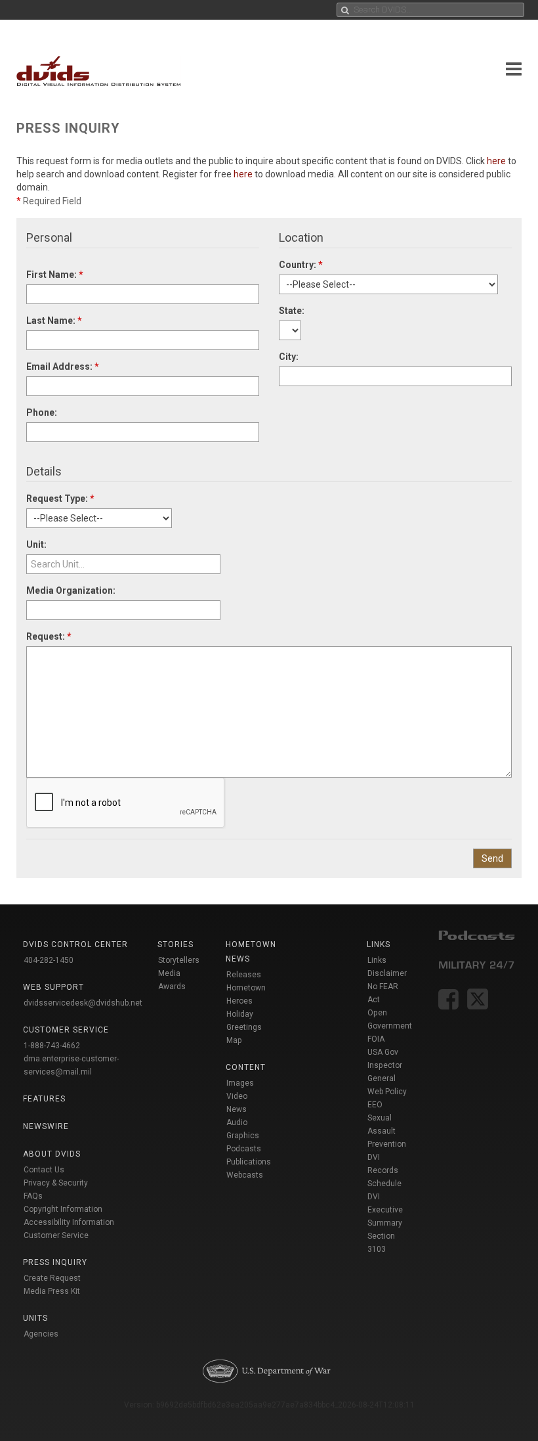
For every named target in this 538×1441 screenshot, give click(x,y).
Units (35, 1318)
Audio (236, 1122)
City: (289, 356)
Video (236, 1096)
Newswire (46, 1126)
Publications (248, 1161)
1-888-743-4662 (52, 1045)
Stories (175, 944)
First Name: (54, 274)
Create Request (52, 1278)
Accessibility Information (69, 1222)
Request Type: (60, 498)
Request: (49, 636)
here (496, 161)
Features (44, 1098)
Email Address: (62, 366)
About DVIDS (52, 1154)
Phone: (41, 412)
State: (291, 310)
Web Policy (387, 1091)
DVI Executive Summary (385, 1210)
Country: (301, 264)
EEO (375, 1104)
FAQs (33, 1196)
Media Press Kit (52, 1291)
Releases (243, 974)
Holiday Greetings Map (244, 1027)
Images (240, 1083)
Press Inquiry (55, 1262)
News (236, 1109)
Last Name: (54, 320)
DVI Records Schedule (384, 1170)
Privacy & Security (56, 1182)
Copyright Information (63, 1209)
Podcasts (243, 1148)
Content (246, 1067)
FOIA (375, 1039)
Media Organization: (70, 590)
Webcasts (244, 1175)
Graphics (242, 1135)
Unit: (36, 544)
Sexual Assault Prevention (386, 1131)
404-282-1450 (48, 960)
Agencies (41, 1334)
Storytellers (178, 960)
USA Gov (382, 1052)
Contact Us (44, 1169)
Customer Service (56, 1235)
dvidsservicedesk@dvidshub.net (83, 1003)
